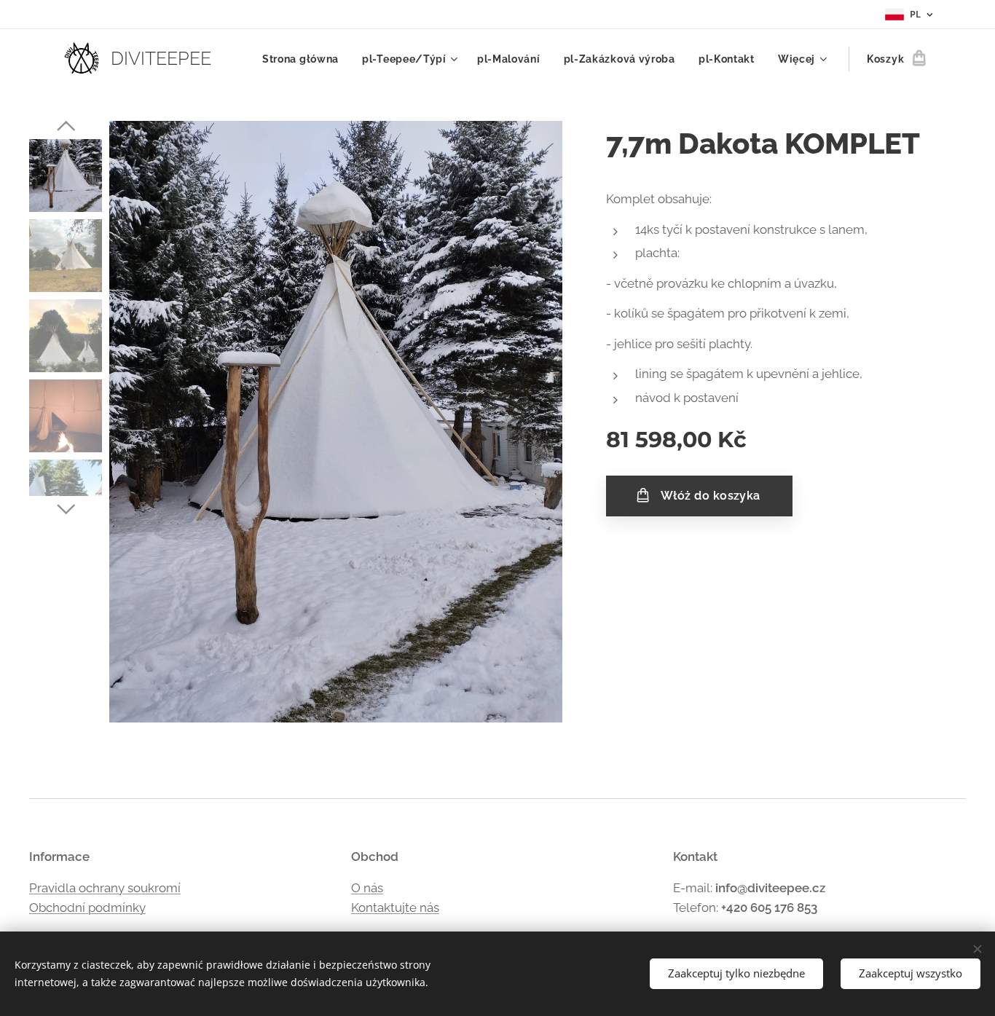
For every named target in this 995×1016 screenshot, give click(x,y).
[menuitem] (304, 59)
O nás (367, 888)
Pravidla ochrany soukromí (105, 888)
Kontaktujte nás (395, 907)
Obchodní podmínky (87, 907)
